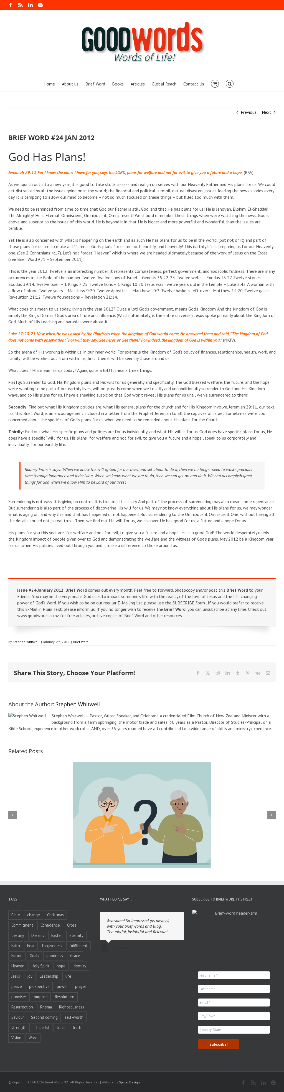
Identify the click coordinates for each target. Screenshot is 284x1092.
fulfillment (78, 945)
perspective (39, 986)
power (62, 986)
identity (79, 966)
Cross (71, 925)
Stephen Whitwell (26, 642)
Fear (31, 945)
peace (16, 986)
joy (29, 976)
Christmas (55, 914)
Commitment (22, 925)
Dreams (37, 935)
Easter (56, 935)
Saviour (17, 1017)
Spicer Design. (130, 1082)
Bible (15, 914)
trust (61, 1027)
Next (266, 112)
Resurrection (22, 1007)
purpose (41, 996)
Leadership (49, 976)
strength (19, 1027)
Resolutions (65, 996)
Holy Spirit (40, 966)
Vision (16, 1037)
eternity (76, 935)
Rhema (46, 1007)
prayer (80, 986)
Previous (249, 112)
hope (61, 966)
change (33, 914)
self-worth (74, 1017)
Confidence (50, 925)
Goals (34, 955)
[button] (230, 83)
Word (33, 1037)
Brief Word (80, 642)
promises (19, 996)
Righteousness (71, 1007)
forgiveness (52, 945)
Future (16, 955)
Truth (76, 1027)
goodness (54, 955)
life (68, 976)
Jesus (15, 976)
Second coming (44, 1017)
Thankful (41, 1027)
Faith (15, 945)
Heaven (17, 966)
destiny (17, 935)
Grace (75, 955)
